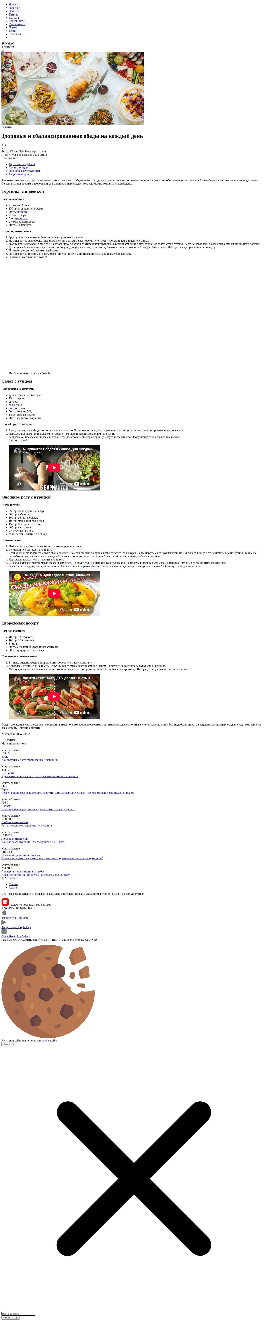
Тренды (13, 14)
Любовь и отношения (14, 822)
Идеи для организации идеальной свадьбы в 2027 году (35, 874)
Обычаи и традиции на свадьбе (20, 855)
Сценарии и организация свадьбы (22, 871)
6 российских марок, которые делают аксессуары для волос (38, 809)
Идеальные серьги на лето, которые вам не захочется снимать (39, 776)
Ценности (15, 11)
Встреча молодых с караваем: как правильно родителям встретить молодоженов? (52, 858)
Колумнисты (17, 20)
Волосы (6, 805)
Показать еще (10, 1317)
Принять (7, 1044)
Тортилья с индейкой (22, 164)
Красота (14, 17)
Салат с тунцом (18, 167)
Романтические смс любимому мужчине (26, 825)
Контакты (15, 34)
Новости (14, 4)
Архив (13, 887)
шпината (22, 211)
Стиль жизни (17, 24)
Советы (13, 884)
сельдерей (15, 404)
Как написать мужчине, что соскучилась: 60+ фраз (32, 841)
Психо (13, 27)
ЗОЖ (4, 756)
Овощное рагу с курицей (24, 170)
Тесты (12, 30)
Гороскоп (14, 7)
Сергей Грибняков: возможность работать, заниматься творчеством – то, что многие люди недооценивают (67, 792)
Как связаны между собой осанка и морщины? (30, 759)
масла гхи (21, 218)
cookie (45, 1040)
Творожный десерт (20, 174)
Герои (5, 789)
